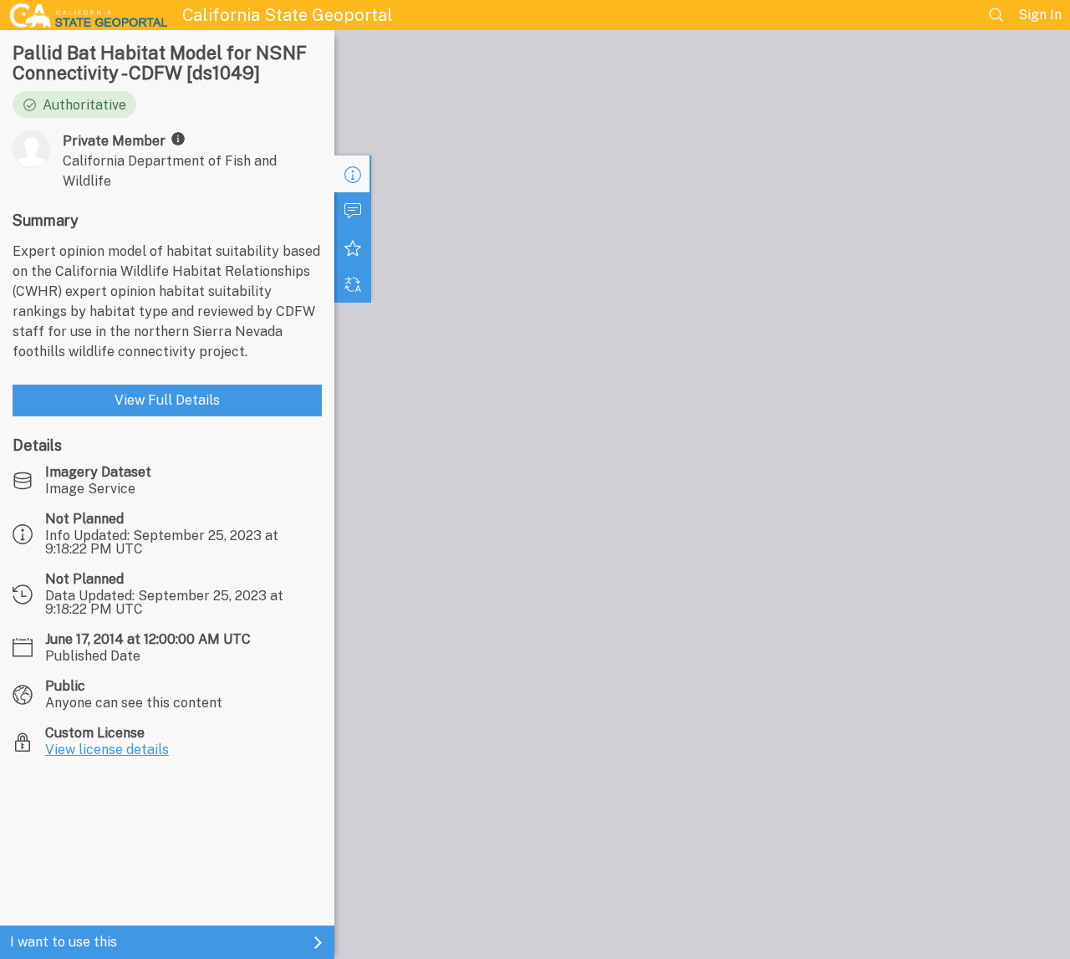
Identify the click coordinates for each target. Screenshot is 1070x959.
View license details (107, 750)
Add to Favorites (352, 247)
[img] (178, 138)
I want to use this (63, 942)
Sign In (1040, 15)
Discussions (352, 210)
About (352, 174)
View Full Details (167, 400)
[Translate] (352, 284)
